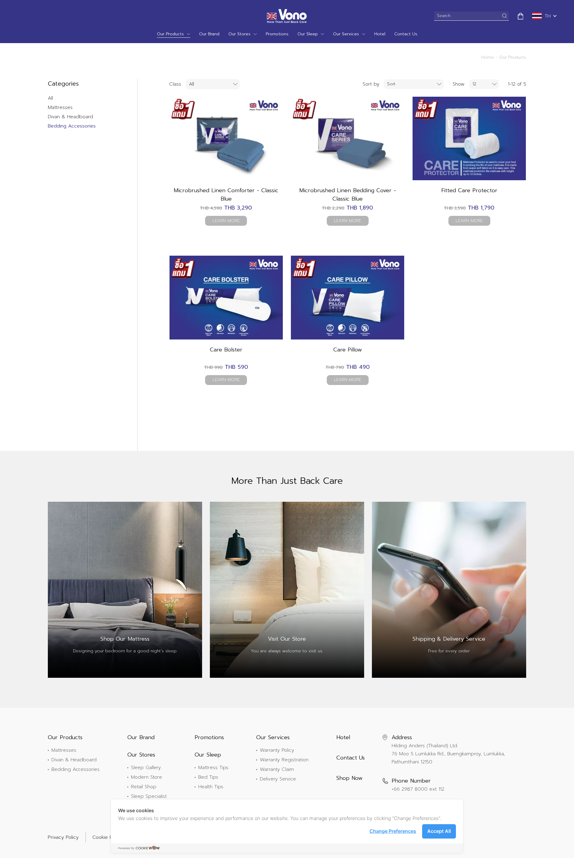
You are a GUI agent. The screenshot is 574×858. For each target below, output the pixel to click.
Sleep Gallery (146, 767)
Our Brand (209, 34)
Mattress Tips (213, 767)
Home (487, 57)
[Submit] (504, 15)
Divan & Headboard (70, 116)
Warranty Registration (284, 759)
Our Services (346, 34)
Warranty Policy (277, 750)
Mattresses (60, 107)
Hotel (379, 34)
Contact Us (405, 34)
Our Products (170, 34)
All (50, 98)
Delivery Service (278, 779)
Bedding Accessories (72, 126)
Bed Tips (208, 777)
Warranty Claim (277, 769)
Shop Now (349, 778)
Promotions (277, 34)
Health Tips (210, 786)
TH (548, 16)
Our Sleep (307, 34)
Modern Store (146, 777)
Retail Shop (143, 786)
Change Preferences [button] (393, 831)
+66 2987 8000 (410, 789)
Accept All (439, 831)
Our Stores (239, 34)
